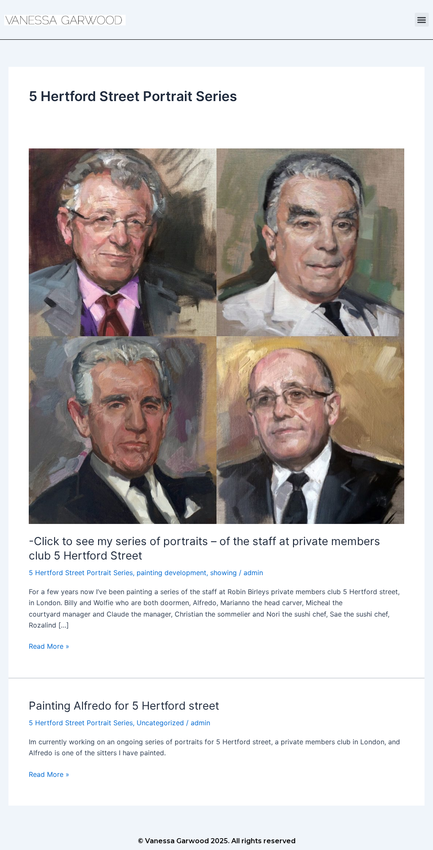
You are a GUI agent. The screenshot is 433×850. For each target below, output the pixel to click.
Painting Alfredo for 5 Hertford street (124, 705)
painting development (171, 572)
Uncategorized (160, 722)
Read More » (49, 645)
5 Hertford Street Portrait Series (81, 572)
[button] (422, 20)
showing (223, 572)
